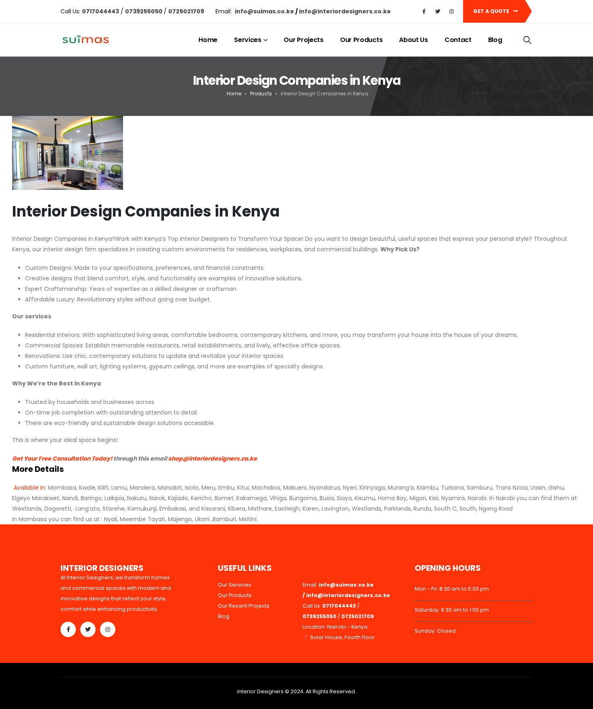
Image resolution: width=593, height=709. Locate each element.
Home (207, 39)
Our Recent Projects (243, 605)
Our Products (361, 39)
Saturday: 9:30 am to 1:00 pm (452, 609)
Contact (458, 39)
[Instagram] (451, 11)
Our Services (234, 584)
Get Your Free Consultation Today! (62, 458)
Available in (28, 488)
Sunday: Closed (435, 630)
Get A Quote (491, 11)
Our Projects (303, 39)
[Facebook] (424, 11)
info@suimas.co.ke (265, 11)
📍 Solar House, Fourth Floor (339, 637)
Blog (495, 39)
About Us (413, 39)
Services (247, 39)
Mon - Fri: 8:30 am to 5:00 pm (452, 588)
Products (261, 93)
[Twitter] (437, 11)
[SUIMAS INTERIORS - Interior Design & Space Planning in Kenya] (85, 40)
